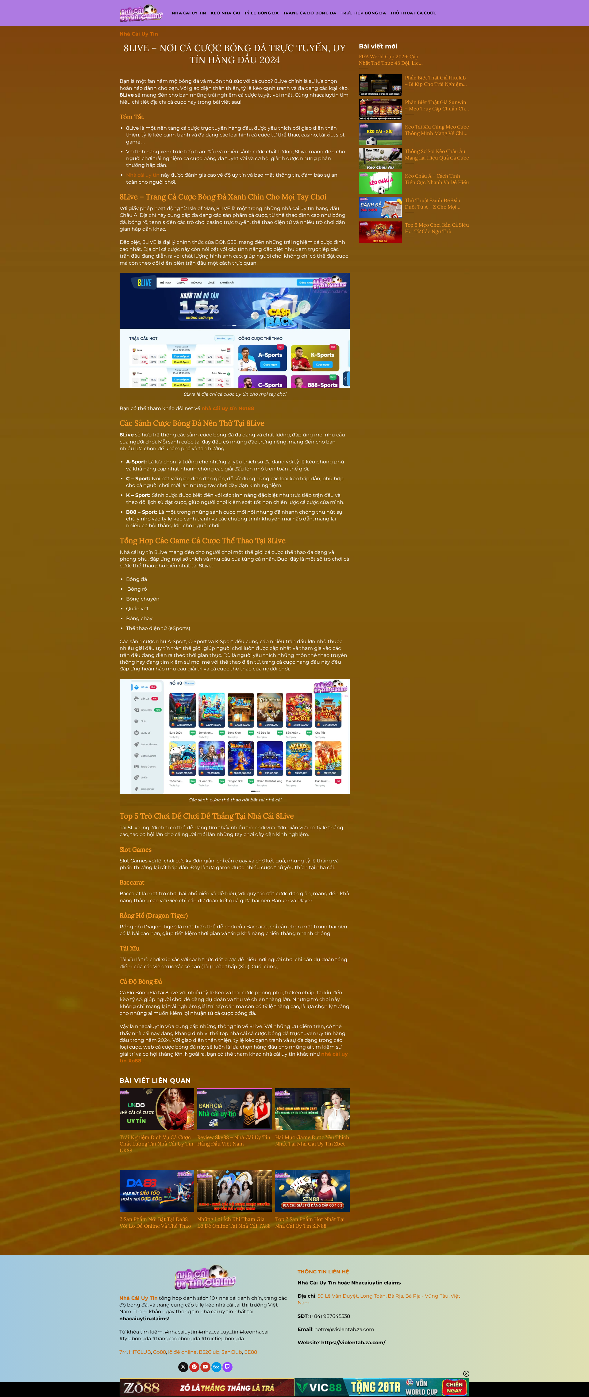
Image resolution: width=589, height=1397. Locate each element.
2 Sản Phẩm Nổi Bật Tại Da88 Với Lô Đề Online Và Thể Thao (155, 1222)
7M (123, 1352)
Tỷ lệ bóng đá (261, 13)
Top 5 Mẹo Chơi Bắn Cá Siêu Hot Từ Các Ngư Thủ (437, 228)
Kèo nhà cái (225, 13)
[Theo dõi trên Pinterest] (194, 1367)
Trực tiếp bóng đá (363, 13)
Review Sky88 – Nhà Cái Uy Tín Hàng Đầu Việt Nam (233, 1140)
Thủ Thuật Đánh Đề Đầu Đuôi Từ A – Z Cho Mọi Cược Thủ (432, 203)
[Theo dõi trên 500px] (216, 1367)
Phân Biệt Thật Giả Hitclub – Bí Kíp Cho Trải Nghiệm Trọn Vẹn (435, 81)
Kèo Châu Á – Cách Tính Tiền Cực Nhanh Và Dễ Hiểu (437, 179)
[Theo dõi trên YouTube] (205, 1367)
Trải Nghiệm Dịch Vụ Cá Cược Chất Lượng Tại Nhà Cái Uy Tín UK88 (156, 1144)
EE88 (250, 1352)
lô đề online (182, 1352)
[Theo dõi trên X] (183, 1367)
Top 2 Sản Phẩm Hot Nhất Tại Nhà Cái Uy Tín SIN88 (310, 1222)
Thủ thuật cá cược (413, 13)
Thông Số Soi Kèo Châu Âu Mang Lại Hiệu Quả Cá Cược (437, 154)
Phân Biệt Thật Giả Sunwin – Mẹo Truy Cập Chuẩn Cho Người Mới (436, 105)
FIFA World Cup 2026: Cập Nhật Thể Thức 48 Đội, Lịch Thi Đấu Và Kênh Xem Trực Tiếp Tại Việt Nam (390, 59)
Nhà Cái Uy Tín (139, 34)
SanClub (231, 1352)
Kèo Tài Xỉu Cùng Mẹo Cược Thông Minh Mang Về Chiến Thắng (437, 130)
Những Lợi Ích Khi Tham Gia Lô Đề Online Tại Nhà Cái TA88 (234, 1222)
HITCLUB (140, 1352)
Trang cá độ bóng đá (310, 13)
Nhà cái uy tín (189, 13)
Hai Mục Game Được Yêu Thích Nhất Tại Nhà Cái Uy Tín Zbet (312, 1140)
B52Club (209, 1352)
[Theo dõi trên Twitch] (227, 1367)
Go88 (159, 1352)
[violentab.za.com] (141, 13)
